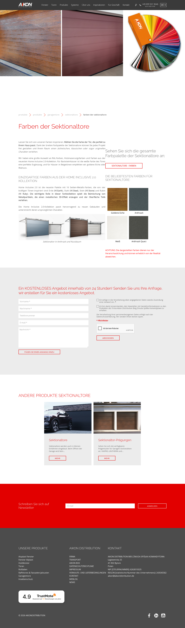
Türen (54, 5)
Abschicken (108, 338)
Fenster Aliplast (25, 559)
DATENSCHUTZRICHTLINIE (81, 566)
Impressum (75, 569)
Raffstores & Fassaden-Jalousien (33, 572)
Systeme (75, 5)
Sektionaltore (71, 115)
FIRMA (72, 556)
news (72, 582)
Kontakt (126, 5)
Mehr (57, 458)
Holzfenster (23, 563)
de (162, 5)
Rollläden (22, 569)
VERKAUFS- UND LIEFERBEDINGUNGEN (87, 572)
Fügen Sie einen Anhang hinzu (39, 352)
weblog (73, 579)
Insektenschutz (25, 579)
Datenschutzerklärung (106, 316)
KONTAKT (73, 575)
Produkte (64, 5)
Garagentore (53, 115)
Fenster (45, 5)
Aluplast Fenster (26, 556)
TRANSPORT (75, 559)
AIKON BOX (74, 563)
